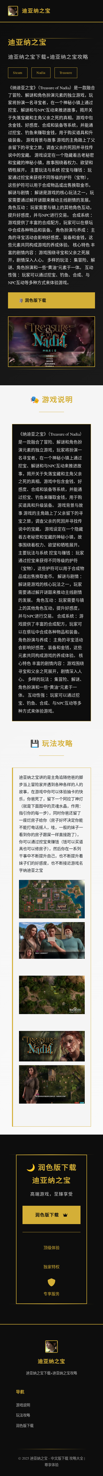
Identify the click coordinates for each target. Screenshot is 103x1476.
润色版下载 (25, 1425)
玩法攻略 (23, 1415)
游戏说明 (23, 1405)
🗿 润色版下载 (32, 300)
